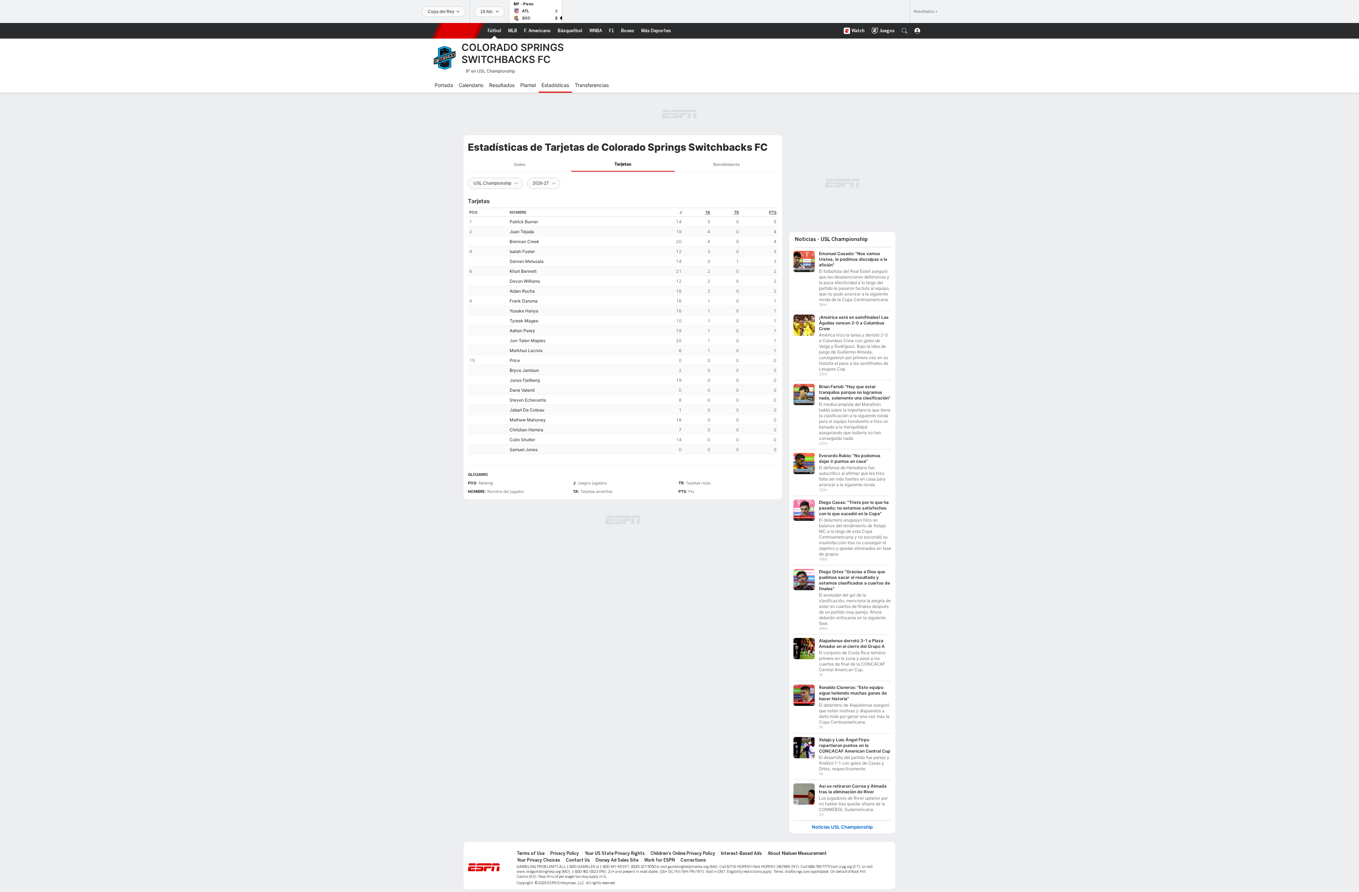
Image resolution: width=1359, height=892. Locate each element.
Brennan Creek (524, 241)
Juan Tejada (522, 231)
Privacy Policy (564, 849)
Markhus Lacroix (526, 350)
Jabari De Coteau (527, 410)
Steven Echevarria (528, 400)
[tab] (519, 164)
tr (736, 212)
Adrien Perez (522, 330)
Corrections (693, 856)
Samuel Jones (524, 449)
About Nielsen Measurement (797, 849)
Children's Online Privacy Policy (682, 849)
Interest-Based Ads (741, 849)
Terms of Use (531, 849)
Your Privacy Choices (538, 856)
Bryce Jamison (524, 370)
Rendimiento (726, 164)
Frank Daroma (524, 301)
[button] (904, 31)
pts (772, 212)
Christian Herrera (526, 429)
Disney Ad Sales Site (617, 856)
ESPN (458, 31)
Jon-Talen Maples (527, 340)
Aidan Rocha (522, 291)
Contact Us (578, 856)
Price (515, 360)
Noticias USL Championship (842, 823)
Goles (520, 164)
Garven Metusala (527, 261)
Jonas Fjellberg (525, 380)
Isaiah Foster (522, 251)
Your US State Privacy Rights (615, 849)
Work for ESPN (659, 856)
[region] (623, 331)
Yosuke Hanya (524, 310)
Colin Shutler (522, 439)
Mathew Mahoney (528, 419)
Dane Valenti (522, 390)
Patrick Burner (524, 221)
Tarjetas (622, 164)
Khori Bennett (523, 271)
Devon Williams (525, 281)
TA (707, 212)
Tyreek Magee (524, 320)
